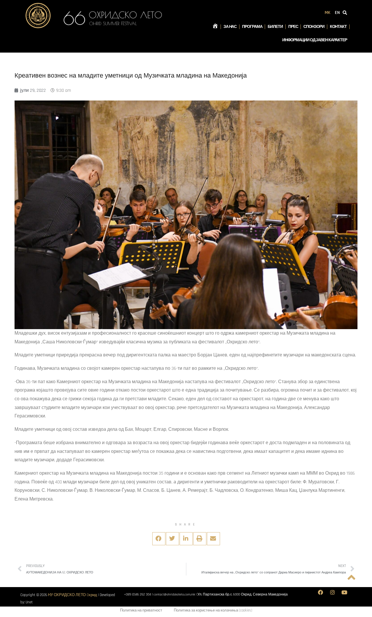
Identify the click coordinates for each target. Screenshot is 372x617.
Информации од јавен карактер (314, 40)
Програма (252, 26)
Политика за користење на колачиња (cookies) (213, 610)
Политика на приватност (141, 610)
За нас (230, 26)
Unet (29, 602)
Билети (275, 26)
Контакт (338, 26)
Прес (293, 26)
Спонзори (313, 26)
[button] (158, 538)
